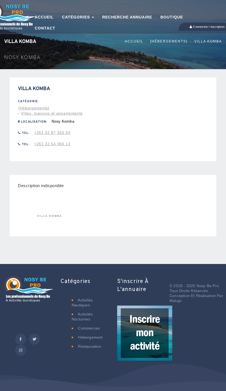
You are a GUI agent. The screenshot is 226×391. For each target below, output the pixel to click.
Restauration (89, 346)
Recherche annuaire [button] (127, 17)
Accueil (134, 41)
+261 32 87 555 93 (52, 132)
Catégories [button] (76, 17)
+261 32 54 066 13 (52, 144)
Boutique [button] (171, 17)
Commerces (88, 328)
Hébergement (90, 337)
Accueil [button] (44, 17)
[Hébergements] (168, 41)
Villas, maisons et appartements (52, 113)
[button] (144, 337)
